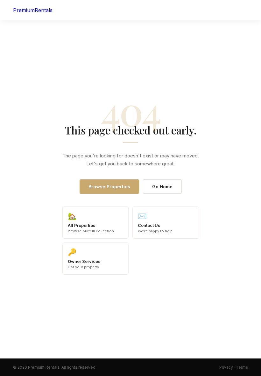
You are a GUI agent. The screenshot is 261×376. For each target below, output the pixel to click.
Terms (242, 367)
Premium (33, 10)
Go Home (162, 186)
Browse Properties (109, 186)
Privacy (226, 367)
